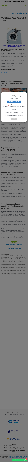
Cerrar (14, 118)
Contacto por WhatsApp (14, 101)
